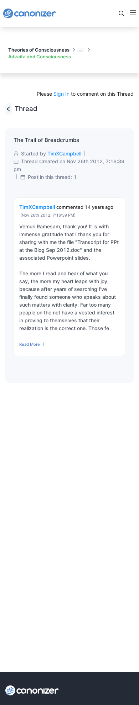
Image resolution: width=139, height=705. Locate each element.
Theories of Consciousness (39, 50)
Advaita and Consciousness (39, 56)
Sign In (61, 94)
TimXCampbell (64, 153)
